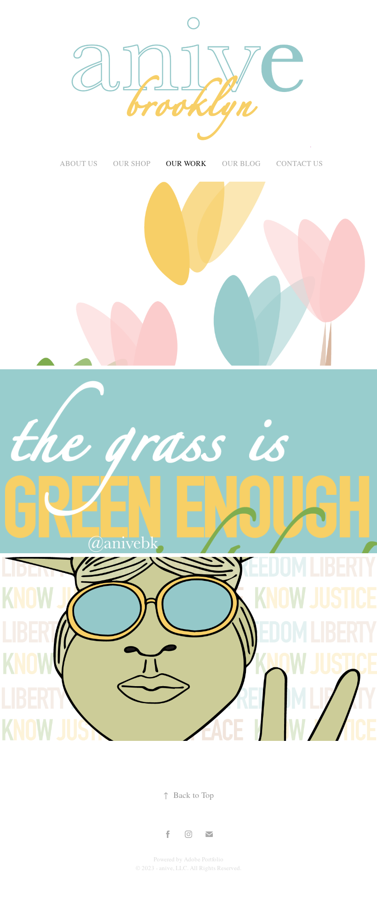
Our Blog (241, 163)
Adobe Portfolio (203, 859)
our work (186, 163)
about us (78, 163)
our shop (131, 163)
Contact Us (299, 163)
